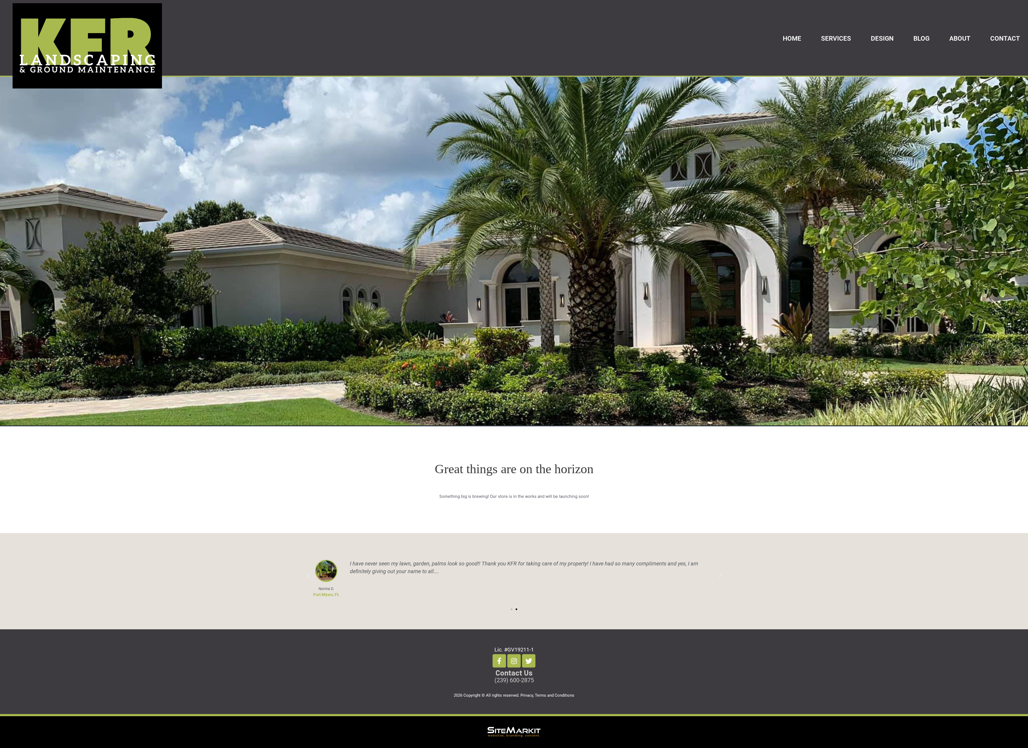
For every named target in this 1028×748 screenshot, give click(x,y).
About (959, 38)
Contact (1005, 38)
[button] (308, 576)
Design (882, 38)
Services (836, 38)
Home (792, 38)
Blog (921, 38)
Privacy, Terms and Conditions (547, 695)
